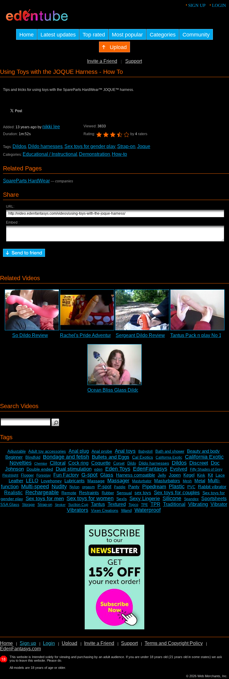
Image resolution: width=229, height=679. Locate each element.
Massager (118, 480)
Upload (69, 643)
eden (98, 469)
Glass (106, 475)
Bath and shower (169, 451)
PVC (191, 487)
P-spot (104, 486)
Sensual (124, 492)
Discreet (198, 463)
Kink (201, 475)
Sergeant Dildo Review (140, 335)
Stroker (60, 504)
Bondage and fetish (66, 457)
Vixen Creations (104, 510)
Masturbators (167, 480)
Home (6, 643)
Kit (210, 474)
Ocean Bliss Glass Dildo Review (121, 390)
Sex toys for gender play (89, 146)
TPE (144, 505)
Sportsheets (214, 498)
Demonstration (94, 154)
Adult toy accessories (47, 451)
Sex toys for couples (177, 492)
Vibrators (77, 510)
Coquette (101, 463)
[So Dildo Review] (32, 310)
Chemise (40, 463)
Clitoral (58, 463)
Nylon (74, 487)
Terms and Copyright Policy (174, 643)
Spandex (191, 499)
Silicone (172, 498)
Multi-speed (35, 486)
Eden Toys (117, 469)
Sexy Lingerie (144, 498)
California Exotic (169, 457)
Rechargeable (42, 492)
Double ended (40, 469)
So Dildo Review (30, 335)
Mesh (187, 481)
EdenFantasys (150, 469)
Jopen (175, 474)
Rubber (108, 493)
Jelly (162, 475)
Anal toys (125, 451)
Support (133, 61)
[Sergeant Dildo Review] (142, 310)
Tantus (98, 504)
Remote (68, 492)
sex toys (142, 492)
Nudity (59, 486)
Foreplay (43, 475)
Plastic (177, 486)
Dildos (19, 146)
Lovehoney (51, 480)
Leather (16, 480)
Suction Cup (78, 505)
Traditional (174, 504)
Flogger (27, 475)
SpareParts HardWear (26, 180)
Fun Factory (66, 474)
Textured (117, 504)
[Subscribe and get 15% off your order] (114, 627)
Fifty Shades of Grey (206, 469)
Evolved (178, 469)
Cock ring (78, 463)
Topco (133, 505)
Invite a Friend (102, 61)
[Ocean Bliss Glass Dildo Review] (114, 364)
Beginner (14, 457)
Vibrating (198, 504)
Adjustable (16, 451)
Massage (96, 480)
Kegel (188, 474)
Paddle (120, 487)
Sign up (196, 5)
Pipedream (154, 486)
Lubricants (74, 480)
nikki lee (51, 126)
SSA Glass (9, 504)
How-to (119, 154)
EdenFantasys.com (20, 648)
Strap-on (126, 146)
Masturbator (141, 481)
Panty (134, 486)
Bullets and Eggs (110, 457)
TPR (155, 504)
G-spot (89, 475)
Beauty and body (203, 451)
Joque (143, 146)
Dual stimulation (74, 469)
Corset (119, 463)
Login (219, 5)
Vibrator (219, 504)
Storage (28, 505)
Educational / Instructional (50, 154)
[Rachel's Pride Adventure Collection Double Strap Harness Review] (87, 310)
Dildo (131, 463)
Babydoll (145, 451)
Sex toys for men (45, 498)
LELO (32, 480)
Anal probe (102, 451)
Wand (126, 510)
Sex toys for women (90, 498)
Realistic (13, 492)
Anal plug (79, 451)
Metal (199, 480)
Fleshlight (10, 475)
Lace (220, 475)
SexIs (121, 498)
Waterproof (147, 510)
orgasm (88, 487)
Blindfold (32, 457)
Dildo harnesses (45, 146)
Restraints (89, 492)
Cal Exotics (142, 457)
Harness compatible (135, 474)
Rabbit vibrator (212, 486)
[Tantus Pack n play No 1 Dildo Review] (197, 310)
